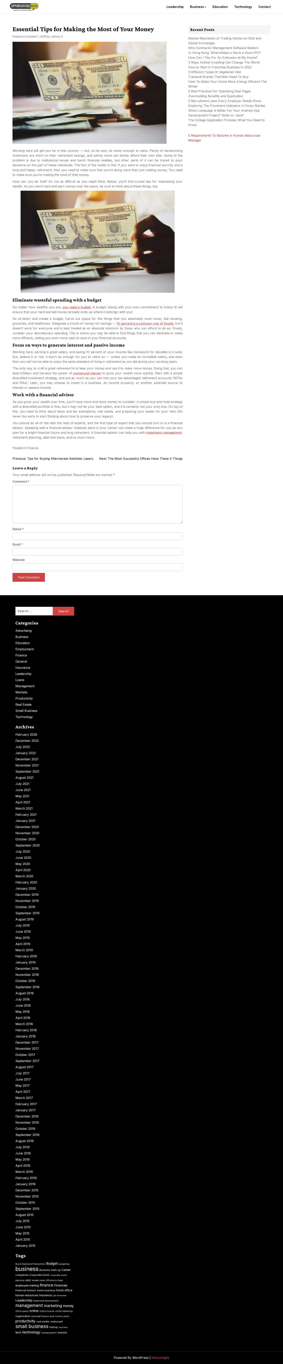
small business (31, 1326)
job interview (59, 1295)
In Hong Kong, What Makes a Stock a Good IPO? (224, 53)
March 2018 (24, 1024)
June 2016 (23, 1153)
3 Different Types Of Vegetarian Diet (214, 72)
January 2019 (25, 962)
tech (18, 1332)
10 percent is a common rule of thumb (144, 323)
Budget (52, 1263)
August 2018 (24, 993)
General (21, 661)
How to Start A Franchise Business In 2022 (220, 67)
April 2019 (22, 944)
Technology (243, 7)
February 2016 (26, 1178)
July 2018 (22, 999)
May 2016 (22, 1159)
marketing (53, 1305)
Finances (60, 1285)
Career (66, 1270)
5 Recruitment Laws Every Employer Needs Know (224, 101)
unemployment (49, 1332)
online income (46, 1311)
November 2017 (27, 1049)
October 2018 (25, 981)
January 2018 (25, 1036)
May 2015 (22, 1233)
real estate (42, 1321)
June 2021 (23, 790)
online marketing (64, 1311)
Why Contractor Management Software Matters (223, 48)
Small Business (26, 711)
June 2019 (23, 932)
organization (22, 1316)
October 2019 (25, 907)
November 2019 (27, 901)
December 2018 (27, 968)
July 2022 (22, 747)
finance (46, 1285)
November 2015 (27, 1196)
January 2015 (25, 1246)
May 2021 (22, 796)
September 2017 (27, 1061)
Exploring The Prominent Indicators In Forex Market (227, 106)
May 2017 (22, 1085)
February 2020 (26, 882)
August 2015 (24, 1215)
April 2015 (22, 1239)
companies (22, 1274)
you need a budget (77, 307)
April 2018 (22, 1018)
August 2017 (24, 1067)
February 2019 (26, 956)
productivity (25, 1321)
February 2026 (26, 734)
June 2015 (23, 1227)
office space (21, 1311)
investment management (164, 433)
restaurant (56, 1321)
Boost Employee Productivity (30, 1264)
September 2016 (27, 1135)
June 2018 (23, 1005)
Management (24, 686)
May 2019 (22, 938)
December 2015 (26, 1190)
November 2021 (27, 765)
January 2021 (25, 821)
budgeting (64, 1264)
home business (46, 1290)
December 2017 (27, 1042)
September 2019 (27, 913)
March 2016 (24, 1172)
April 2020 (23, 870)
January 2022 (25, 753)
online (34, 1311)
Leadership (175, 7)
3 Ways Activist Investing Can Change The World (224, 62)
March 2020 (24, 876)
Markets (21, 692)
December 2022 (27, 741)
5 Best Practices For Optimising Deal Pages (219, 91)
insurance (45, 1295)
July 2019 (22, 925)
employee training (27, 1285)
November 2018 (27, 975)
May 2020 (22, 864)
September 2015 (27, 1209)
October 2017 (25, 1055)
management (29, 1305)
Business (197, 7)
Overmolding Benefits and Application (215, 96)
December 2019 (27, 895)
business (27, 1268)
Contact (264, 7)
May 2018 (22, 1012)
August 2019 (24, 919)
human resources (26, 1295)
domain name (38, 1280)
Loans (19, 680)
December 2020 (27, 827)
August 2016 (24, 1141)
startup (53, 1327)
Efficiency (51, 1280)
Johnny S (57, 36)
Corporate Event (39, 1274)
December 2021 (26, 759)
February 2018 (26, 1030)
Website (19, 560)
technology (31, 1332)
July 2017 (22, 1073)
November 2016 (27, 1122)
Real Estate (23, 704)
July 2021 (22, 784)
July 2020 (22, 851)
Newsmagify (160, 1358)
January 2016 (25, 1184)
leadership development (46, 1301)
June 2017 (23, 1079)
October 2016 (25, 1129)
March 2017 (24, 1098)
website (62, 1332)
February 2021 (26, 815)
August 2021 (24, 778)
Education (220, 7)
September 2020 (27, 845)
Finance (33, 448)
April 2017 (22, 1092)
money (68, 1306)
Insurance (22, 667)
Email (18, 544)
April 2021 (22, 802)
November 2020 (27, 833)
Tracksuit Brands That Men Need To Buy (218, 77)
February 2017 (26, 1104)
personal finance (40, 1316)
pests (66, 1316)
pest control (56, 1316)
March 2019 (24, 950)
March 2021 (24, 808)
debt (28, 1280)
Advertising (23, 631)
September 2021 (27, 771)
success (63, 1327)
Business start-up (50, 1269)
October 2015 (25, 1202)
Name (18, 529)
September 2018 (27, 987)
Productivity (24, 698)
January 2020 (25, 888)
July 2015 (22, 1221)
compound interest (87, 373)
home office (64, 1290)
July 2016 (22, 1147)
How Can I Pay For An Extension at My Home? (223, 57)
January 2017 (25, 1110)
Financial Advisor (25, 1290)
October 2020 (25, 839)
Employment (24, 649)
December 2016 (27, 1116)
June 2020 (23, 858)
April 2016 (22, 1166)
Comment (21, 481)
